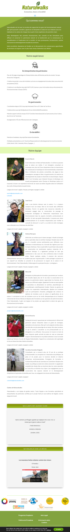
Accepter (58, 529)
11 (42, 440)
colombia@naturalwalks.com (15, 380)
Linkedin (9, 195)
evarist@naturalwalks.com (15, 193)
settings (49, 530)
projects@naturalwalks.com (15, 311)
